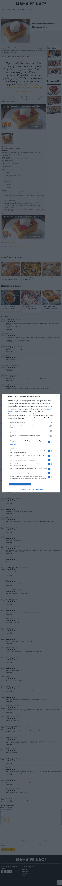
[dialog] (31, 443)
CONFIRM (20, 484)
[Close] (57, 396)
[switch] (50, 426)
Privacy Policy (39, 489)
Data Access (31, 489)
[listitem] (31, 422)
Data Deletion (22, 489)
